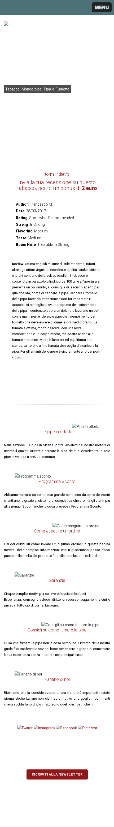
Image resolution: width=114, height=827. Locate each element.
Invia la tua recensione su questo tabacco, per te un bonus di (57, 185)
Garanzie (57, 580)
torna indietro (57, 174)
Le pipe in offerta (57, 431)
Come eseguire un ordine (57, 531)
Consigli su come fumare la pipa (57, 630)
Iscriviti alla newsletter (57, 774)
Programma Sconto (57, 481)
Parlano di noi (57, 679)
